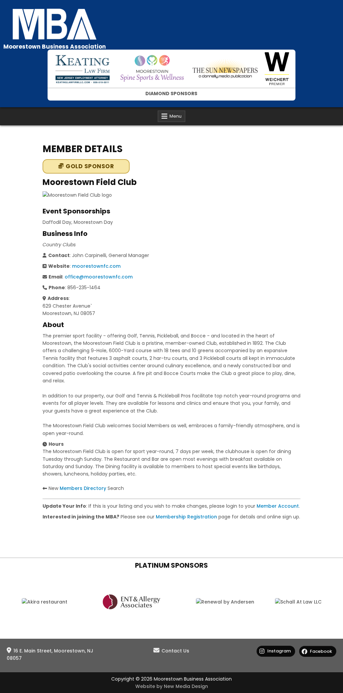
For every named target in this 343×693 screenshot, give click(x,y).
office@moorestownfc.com (99, 276)
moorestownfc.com (96, 266)
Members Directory (83, 488)
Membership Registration (186, 516)
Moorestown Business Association (54, 47)
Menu (175, 116)
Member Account (278, 506)
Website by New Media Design (171, 686)
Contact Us (175, 650)
